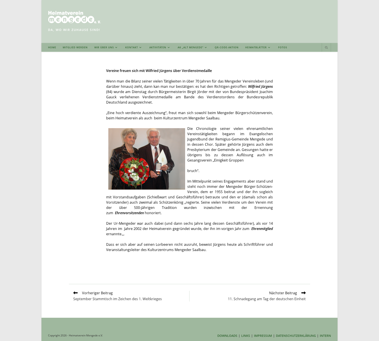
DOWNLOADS (227, 336)
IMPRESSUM (263, 336)
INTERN (325, 336)
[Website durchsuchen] (326, 48)
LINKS (245, 336)
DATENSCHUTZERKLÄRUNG (296, 336)
